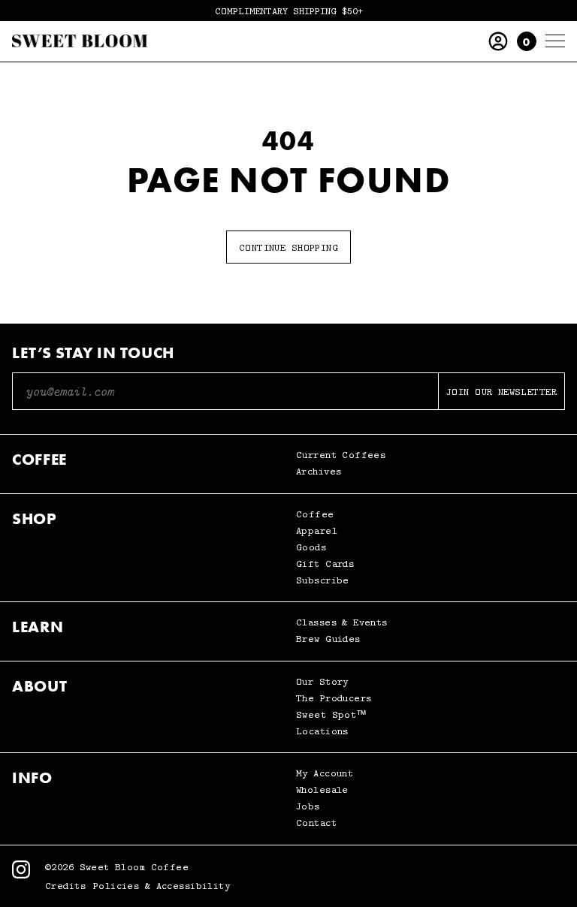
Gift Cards (325, 563)
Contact (316, 822)
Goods (311, 547)
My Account (324, 773)
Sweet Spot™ (331, 714)
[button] (526, 41)
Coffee (315, 514)
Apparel (316, 530)
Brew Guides (328, 638)
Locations (322, 731)
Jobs (308, 806)
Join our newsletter (501, 391)
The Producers (333, 698)
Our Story (322, 681)
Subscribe (322, 580)
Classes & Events (342, 622)
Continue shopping (288, 247)
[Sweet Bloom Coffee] (79, 42)
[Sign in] (498, 41)
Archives (318, 471)
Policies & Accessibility (161, 885)
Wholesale (322, 789)
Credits (65, 885)
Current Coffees (340, 454)
